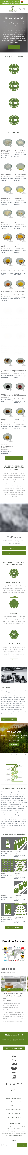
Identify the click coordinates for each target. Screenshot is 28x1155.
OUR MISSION (14, 47)
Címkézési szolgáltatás (17, 874)
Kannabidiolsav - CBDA (6, 221)
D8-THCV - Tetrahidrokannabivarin (7, 370)
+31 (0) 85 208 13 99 (14, 548)
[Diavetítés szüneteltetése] (26, 754)
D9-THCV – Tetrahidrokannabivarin (20, 370)
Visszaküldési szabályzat (14, 1098)
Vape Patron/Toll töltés (19, 918)
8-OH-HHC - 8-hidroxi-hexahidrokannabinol (7, 345)
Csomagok (4, 895)
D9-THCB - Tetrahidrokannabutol (7, 395)
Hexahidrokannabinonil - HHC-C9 (20, 319)
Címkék (3, 873)
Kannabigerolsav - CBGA (19, 221)
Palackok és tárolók (7, 851)
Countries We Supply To (14, 743)
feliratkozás (21, 1145)
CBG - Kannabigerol (19, 150)
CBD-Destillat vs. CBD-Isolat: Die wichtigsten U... (13, 996)
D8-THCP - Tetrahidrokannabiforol (7, 421)
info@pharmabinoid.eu (14, 553)
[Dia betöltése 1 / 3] (12, 754)
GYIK (14, 1094)
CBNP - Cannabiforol (20, 269)
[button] (3, 9)
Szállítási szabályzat (14, 1113)
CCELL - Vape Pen (6, 917)
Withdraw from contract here (14, 1102)
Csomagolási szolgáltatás (17, 896)
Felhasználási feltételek (14, 1109)
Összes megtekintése (14, 458)
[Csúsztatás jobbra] (17, 1028)
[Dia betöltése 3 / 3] (16, 754)
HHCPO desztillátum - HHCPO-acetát (20, 292)
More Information (9, 719)
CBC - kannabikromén (20, 174)
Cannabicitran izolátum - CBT (18, 197)
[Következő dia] (19, 754)
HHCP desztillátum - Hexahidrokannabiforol (7, 320)
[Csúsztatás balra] (10, 1028)
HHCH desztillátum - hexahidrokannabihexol (7, 293)
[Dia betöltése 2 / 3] (14, 754)
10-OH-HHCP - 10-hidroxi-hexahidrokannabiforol (20, 346)
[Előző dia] (9, 754)
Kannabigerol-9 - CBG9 (19, 245)
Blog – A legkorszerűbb (14, 1117)
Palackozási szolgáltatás (17, 852)
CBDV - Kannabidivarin (5, 197)
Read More (14, 596)
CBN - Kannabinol (6, 174)
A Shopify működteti (20, 1153)
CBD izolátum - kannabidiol (5, 151)
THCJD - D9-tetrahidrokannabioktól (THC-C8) (7, 446)
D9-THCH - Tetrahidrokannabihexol (20, 396)
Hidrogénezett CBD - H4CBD (7, 245)
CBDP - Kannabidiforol (7, 269)
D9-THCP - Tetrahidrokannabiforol (20, 421)
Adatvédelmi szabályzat (14, 1106)
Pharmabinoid (10, 1153)
